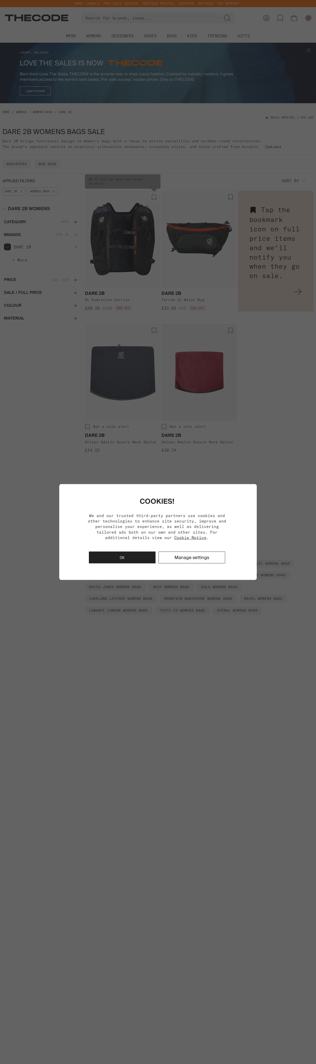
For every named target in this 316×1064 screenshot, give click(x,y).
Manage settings (192, 557)
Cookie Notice (190, 537)
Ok (122, 557)
